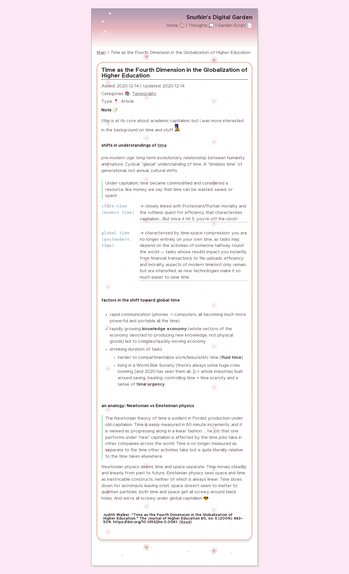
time (162, 145)
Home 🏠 (175, 26)
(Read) (185, 522)
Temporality (144, 94)
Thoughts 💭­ (201, 26)
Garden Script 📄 (235, 26)
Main (101, 53)
